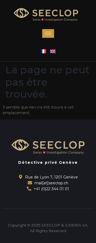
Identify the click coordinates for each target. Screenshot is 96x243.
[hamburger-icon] (48, 33)
